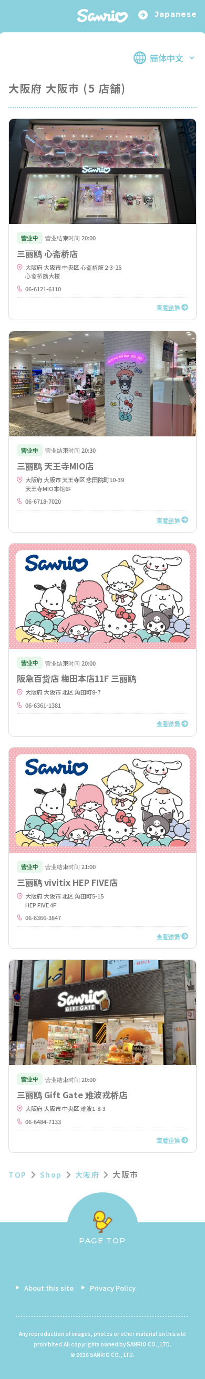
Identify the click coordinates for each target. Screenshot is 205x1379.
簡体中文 (166, 58)
